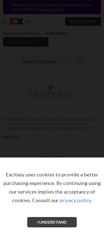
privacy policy (75, 200)
